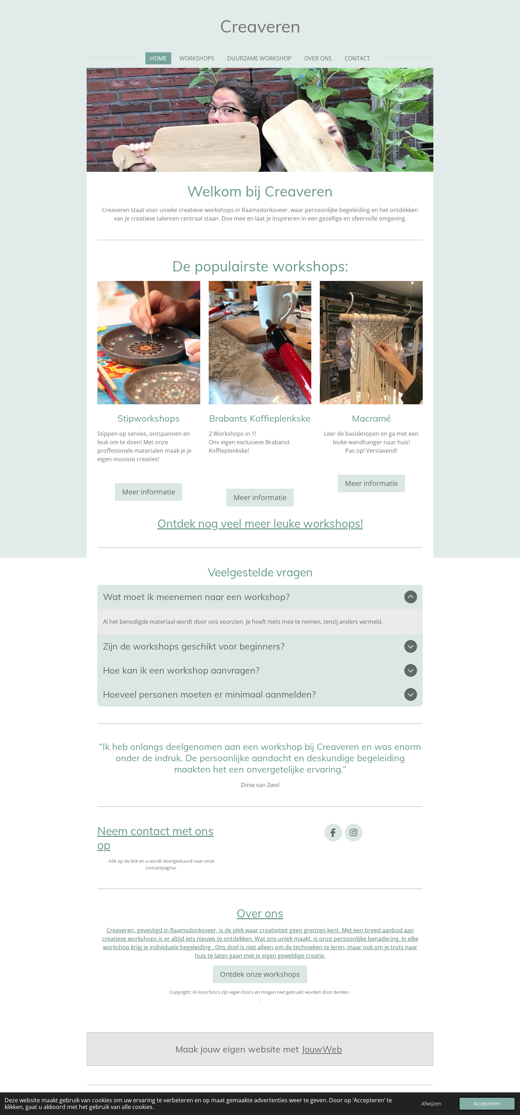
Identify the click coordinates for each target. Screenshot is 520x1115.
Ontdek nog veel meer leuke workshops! (260, 523)
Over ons (260, 913)
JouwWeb (322, 1049)
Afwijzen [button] (431, 1103)
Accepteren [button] (487, 1103)
